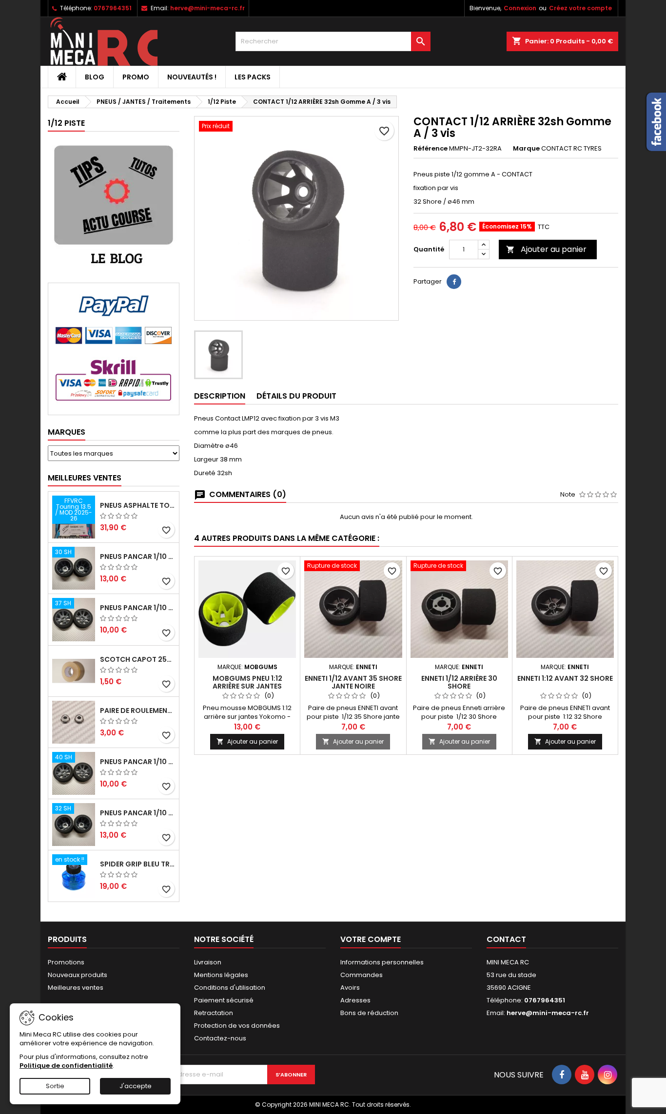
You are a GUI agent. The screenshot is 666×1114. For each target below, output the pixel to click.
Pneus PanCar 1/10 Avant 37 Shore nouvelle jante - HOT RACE (137, 608)
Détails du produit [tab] (296, 396)
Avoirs (350, 987)
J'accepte (135, 1086)
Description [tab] (219, 396)
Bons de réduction (369, 1013)
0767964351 (113, 8)
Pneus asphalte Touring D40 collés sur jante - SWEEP (137, 505)
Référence (430, 148)
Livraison (207, 962)
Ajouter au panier (546, 249)
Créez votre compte (580, 8)
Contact (506, 939)
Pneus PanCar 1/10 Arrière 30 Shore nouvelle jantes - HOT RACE (137, 556)
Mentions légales (221, 975)
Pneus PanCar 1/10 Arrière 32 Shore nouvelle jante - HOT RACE (137, 813)
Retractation (213, 1013)
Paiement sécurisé (224, 1000)
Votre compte (370, 939)
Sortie (55, 1086)
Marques (66, 432)
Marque (526, 148)
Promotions (66, 962)
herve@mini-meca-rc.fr (207, 8)
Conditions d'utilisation (229, 987)
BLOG (94, 77)
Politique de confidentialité (66, 1065)
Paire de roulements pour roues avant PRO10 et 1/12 (137, 710)
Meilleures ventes (75, 987)
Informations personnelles (382, 962)
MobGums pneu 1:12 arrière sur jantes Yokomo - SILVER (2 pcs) (247, 686)
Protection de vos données (237, 1025)
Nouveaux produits (77, 975)
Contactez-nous (220, 1038)
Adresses (355, 1000)
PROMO (135, 77)
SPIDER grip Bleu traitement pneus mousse (137, 864)
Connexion (520, 8)
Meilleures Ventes (84, 477)
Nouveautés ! (191, 77)
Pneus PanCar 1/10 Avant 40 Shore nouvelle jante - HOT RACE (137, 762)
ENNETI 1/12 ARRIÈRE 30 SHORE (459, 682)
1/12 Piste (66, 123)
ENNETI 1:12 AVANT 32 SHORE (565, 678)
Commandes (361, 975)
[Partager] (454, 281)
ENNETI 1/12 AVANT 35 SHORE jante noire (353, 682)
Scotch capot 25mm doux (137, 659)
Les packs (253, 77)
